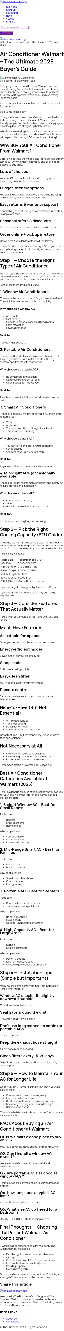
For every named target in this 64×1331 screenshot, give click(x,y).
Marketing (12, 12)
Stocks (10, 18)
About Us (11, 1318)
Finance (10, 21)
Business (11, 7)
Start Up (11, 9)
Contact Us (6, 33)
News (9, 15)
